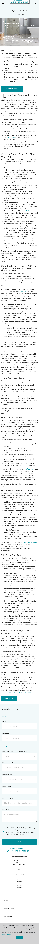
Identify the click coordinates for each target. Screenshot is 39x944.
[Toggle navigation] (2, 3)
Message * (5, 809)
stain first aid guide (30, 542)
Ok (19, 937)
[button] (29, 4)
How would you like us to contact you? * (14, 751)
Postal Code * (6, 786)
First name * (6, 721)
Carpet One (5, 21)
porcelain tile (22, 291)
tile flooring (28, 469)
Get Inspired (9, 909)
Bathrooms (30, 211)
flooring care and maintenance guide (17, 692)
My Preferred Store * (8, 798)
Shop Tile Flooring (12, 89)
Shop (6, 901)
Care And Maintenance (11, 23)
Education (8, 917)
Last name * (6, 733)
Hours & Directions (19, 864)
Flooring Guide (16, 21)
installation (12, 137)
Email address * (7, 774)
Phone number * (7, 762)
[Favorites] (32, 4)
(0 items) (35, 3)
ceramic (17, 62)
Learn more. (6, 934)
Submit (19, 841)
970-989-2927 (19, 14)
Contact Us (9, 698)
